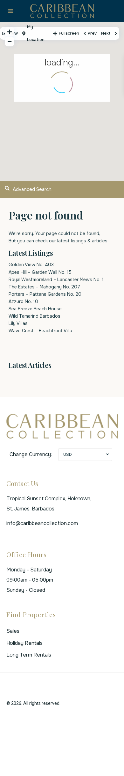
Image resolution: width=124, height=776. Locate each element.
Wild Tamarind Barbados (34, 316)
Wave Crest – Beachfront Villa (40, 331)
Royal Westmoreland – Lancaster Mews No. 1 (56, 279)
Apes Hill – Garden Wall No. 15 (40, 272)
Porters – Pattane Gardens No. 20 (45, 294)
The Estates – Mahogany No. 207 (44, 287)
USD (67, 454)
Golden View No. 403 (31, 264)
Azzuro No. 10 (23, 301)
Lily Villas (18, 323)
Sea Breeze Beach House (35, 309)
